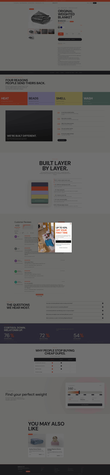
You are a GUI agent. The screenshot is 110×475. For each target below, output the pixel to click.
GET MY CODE (63, 241)
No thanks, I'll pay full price (63, 247)
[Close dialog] (70, 223)
